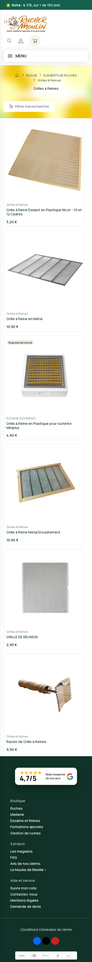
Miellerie (17, 814)
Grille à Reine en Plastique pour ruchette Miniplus (39, 425)
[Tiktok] (46, 941)
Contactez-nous (24, 894)
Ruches (16, 808)
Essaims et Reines (25, 820)
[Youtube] (55, 941)
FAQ (13, 857)
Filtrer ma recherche (32, 106)
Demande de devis (25, 906)
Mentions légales (24, 900)
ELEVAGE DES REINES (21, 418)
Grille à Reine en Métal (24, 318)
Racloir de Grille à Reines (26, 741)
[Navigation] (9, 41)
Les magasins (21, 851)
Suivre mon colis (23, 888)
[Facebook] (37, 941)
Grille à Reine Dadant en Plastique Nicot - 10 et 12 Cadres (44, 212)
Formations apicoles (26, 826)
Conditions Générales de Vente (46, 929)
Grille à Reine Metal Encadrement (33, 532)
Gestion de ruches (25, 833)
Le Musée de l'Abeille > (28, 869)
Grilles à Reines (17, 205)
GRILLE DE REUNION (22, 637)
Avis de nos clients (25, 863)
